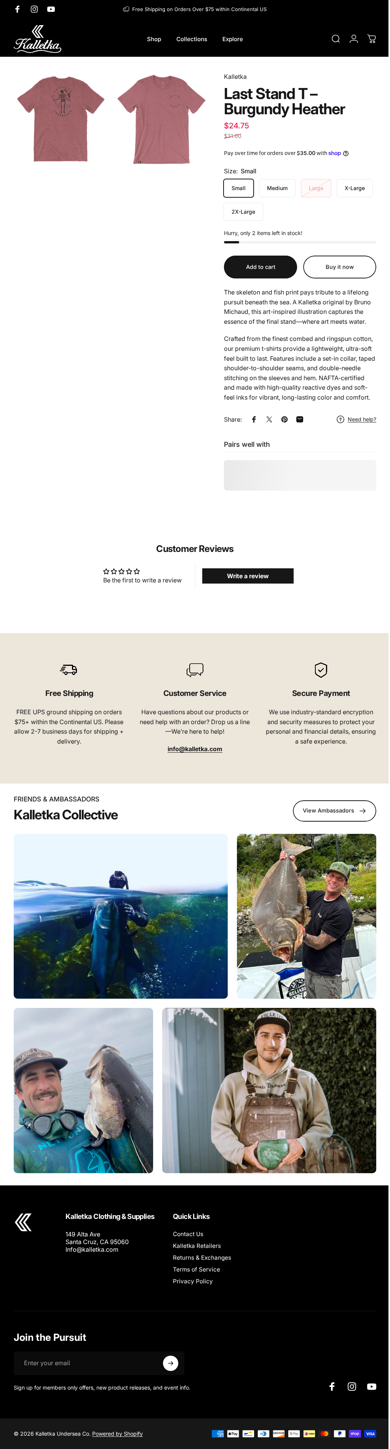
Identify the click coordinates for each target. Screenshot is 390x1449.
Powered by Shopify (117, 1433)
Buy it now (334, 267)
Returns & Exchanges (202, 1257)
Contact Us (188, 1234)
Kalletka (229, 76)
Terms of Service (196, 1269)
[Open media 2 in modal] (157, 118)
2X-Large (237, 211)
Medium (271, 188)
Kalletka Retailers (197, 1245)
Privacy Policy (193, 1281)
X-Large (349, 188)
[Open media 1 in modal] (59, 118)
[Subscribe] (170, 1363)
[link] (68, 670)
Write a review (244, 576)
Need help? (356, 419)
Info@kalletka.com (92, 1249)
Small (233, 188)
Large (310, 188)
